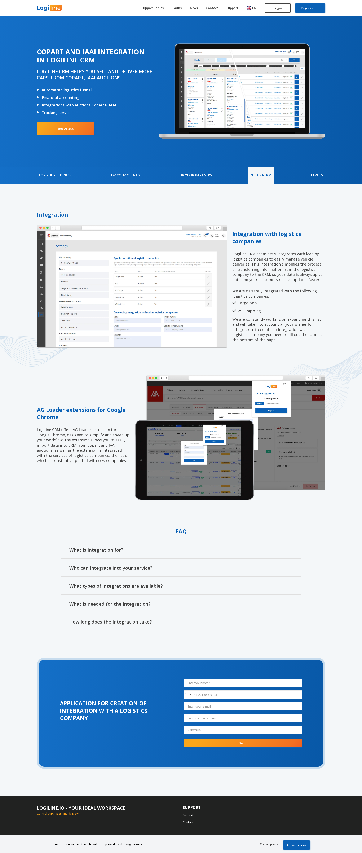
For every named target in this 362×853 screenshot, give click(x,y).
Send (242, 743)
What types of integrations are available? (116, 586)
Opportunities (153, 8)
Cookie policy (269, 844)
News (194, 8)
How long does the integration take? (110, 621)
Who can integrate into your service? (111, 568)
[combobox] (188, 695)
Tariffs (177, 8)
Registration (310, 8)
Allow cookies (296, 845)
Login (278, 8)
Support (232, 8)
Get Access (66, 129)
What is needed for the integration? (110, 604)
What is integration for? (96, 550)
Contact (212, 8)
